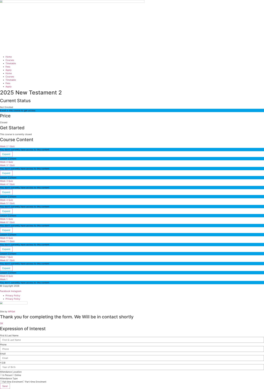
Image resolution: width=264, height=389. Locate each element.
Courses (10, 60)
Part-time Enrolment (35, 382)
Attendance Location (11, 372)
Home (9, 56)
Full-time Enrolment (12, 382)
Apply (9, 70)
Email (3, 354)
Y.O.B (2, 363)
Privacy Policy (13, 295)
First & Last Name (9, 335)
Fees (8, 66)
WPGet (11, 311)
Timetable (11, 63)
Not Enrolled (6, 107)
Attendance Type (9, 378)
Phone (3, 344)
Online (18, 375)
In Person (7, 375)
